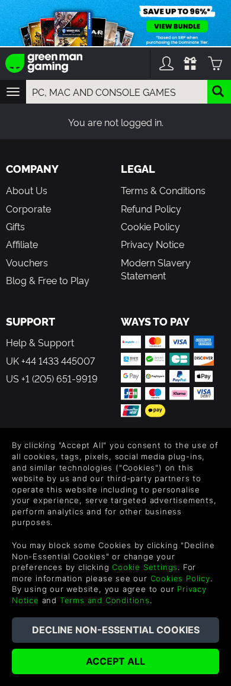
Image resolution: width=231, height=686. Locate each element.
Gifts (15, 226)
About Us (26, 190)
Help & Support (40, 342)
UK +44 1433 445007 (50, 360)
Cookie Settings (145, 567)
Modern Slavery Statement (156, 269)
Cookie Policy (150, 226)
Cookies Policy (180, 578)
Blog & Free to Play (47, 279)
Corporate (28, 208)
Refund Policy (151, 208)
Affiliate (22, 243)
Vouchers (27, 262)
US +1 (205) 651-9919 (52, 378)
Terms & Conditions (163, 190)
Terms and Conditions (105, 600)
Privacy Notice (152, 243)
